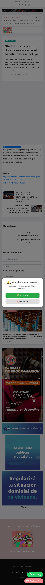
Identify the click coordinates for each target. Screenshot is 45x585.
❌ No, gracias (22, 302)
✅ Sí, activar (22, 295)
